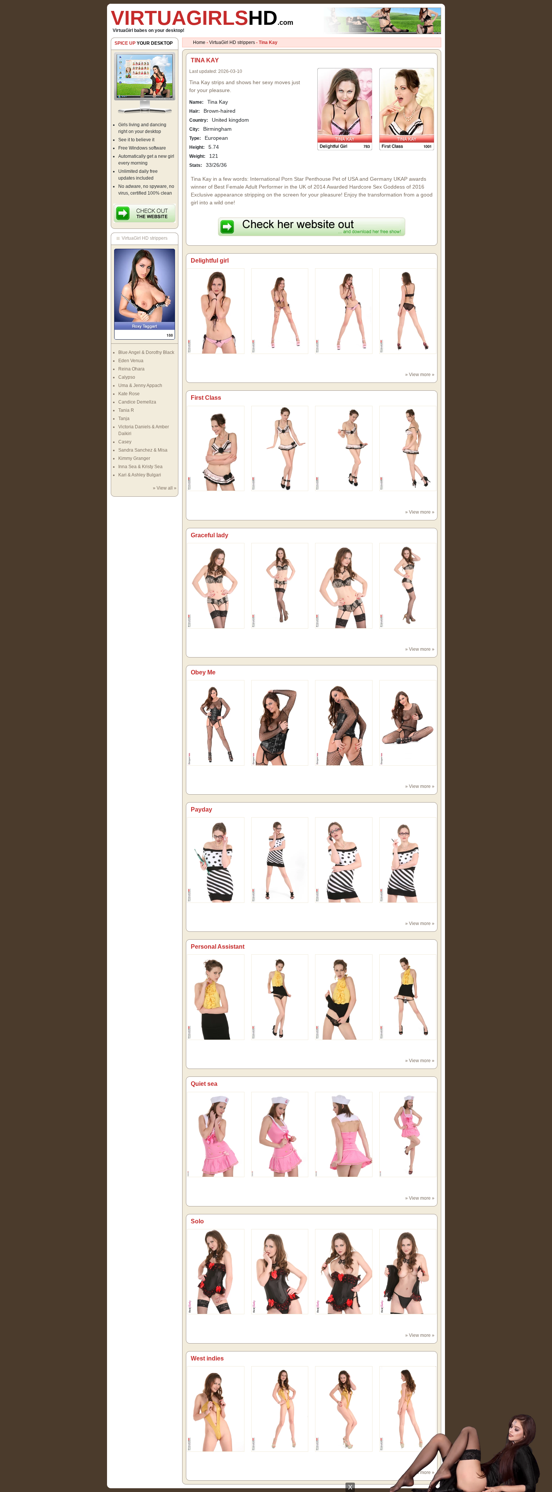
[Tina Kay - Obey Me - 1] (280, 722)
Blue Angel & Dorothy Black (146, 352)
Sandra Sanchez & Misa (142, 450)
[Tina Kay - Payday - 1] (280, 859)
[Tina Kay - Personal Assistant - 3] (408, 996)
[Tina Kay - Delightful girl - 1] (280, 310)
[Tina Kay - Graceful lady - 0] (215, 585)
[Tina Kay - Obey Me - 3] (408, 722)
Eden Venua (130, 360)
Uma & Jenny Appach (140, 385)
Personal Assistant (217, 946)
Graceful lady (209, 535)
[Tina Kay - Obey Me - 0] (215, 722)
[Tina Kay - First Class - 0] (215, 448)
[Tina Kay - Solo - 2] (344, 1271)
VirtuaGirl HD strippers (232, 42)
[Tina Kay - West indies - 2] (344, 1408)
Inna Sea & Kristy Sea (140, 466)
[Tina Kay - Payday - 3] (408, 859)
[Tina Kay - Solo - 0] (215, 1271)
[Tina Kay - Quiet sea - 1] (280, 1134)
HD (202, 17)
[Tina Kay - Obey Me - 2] (344, 722)
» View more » (419, 374)
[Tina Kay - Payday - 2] (344, 859)
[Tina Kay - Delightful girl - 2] (344, 310)
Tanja (124, 418)
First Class (206, 398)
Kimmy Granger (134, 458)
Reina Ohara (131, 369)
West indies (207, 1358)
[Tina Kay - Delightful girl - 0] (215, 310)
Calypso (126, 377)
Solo (197, 1221)
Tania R (126, 410)
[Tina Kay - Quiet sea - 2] (344, 1134)
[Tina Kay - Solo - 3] (408, 1271)
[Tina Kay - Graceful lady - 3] (408, 585)
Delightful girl (210, 260)
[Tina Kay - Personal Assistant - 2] (344, 996)
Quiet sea (204, 1084)
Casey (124, 441)
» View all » (164, 488)
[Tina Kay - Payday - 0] (215, 859)
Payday (201, 809)
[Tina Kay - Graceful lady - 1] (280, 585)
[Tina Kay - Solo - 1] (280, 1271)
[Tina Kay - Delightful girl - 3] (408, 310)
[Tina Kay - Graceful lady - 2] (344, 585)
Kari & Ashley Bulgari (139, 475)
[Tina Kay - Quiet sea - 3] (408, 1134)
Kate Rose (129, 393)
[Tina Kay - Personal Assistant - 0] (215, 996)
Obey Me (203, 672)
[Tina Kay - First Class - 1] (280, 448)
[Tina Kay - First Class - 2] (344, 448)
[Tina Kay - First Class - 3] (408, 448)
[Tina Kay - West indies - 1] (280, 1408)
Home (199, 42)
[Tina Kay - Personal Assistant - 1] (280, 996)
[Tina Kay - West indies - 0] (215, 1408)
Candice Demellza (137, 402)
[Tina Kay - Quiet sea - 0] (215, 1134)
